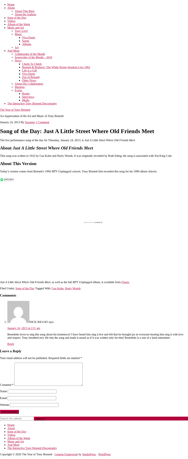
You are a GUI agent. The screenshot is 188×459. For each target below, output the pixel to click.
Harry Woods (73, 288)
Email (3, 398)
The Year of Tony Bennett (15, 109)
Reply (10, 343)
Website (4, 404)
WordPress (104, 454)
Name (3, 391)
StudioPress (89, 454)
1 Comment (42, 122)
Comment (7, 384)
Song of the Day (25, 288)
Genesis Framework (66, 454)
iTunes (125, 282)
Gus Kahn (58, 288)
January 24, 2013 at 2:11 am (23, 328)
